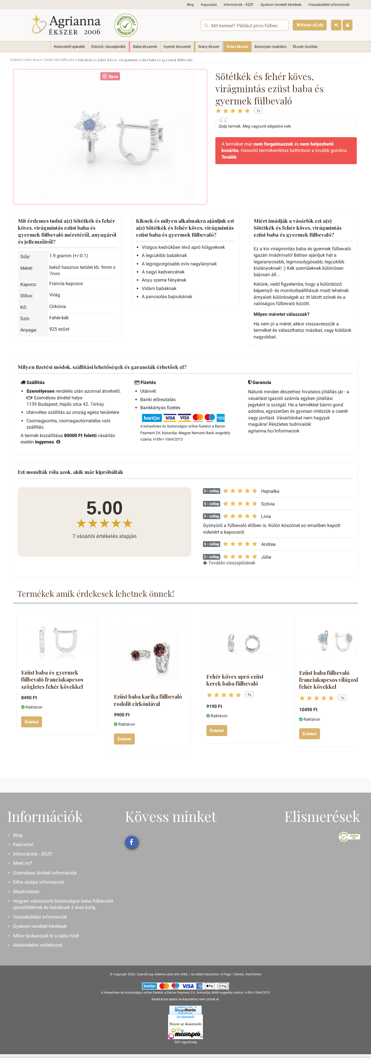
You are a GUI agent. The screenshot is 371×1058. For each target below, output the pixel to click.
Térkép (97, 404)
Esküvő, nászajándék (108, 46)
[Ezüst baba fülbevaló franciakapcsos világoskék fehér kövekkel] (335, 642)
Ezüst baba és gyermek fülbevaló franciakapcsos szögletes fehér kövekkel (52, 679)
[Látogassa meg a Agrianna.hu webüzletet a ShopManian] (185, 1010)
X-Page (226, 974)
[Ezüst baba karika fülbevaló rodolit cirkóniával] (150, 654)
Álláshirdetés (26, 891)
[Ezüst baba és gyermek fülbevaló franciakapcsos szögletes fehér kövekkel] (57, 642)
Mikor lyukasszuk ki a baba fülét (46, 936)
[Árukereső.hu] (185, 1017)
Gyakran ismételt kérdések (281, 5)
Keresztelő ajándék (69, 46)
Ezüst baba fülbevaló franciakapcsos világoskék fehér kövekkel (332, 680)
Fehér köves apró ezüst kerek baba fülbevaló (234, 680)
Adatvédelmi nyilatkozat (37, 945)
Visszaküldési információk (329, 5)
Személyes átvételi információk (45, 873)
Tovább (229, 157)
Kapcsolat (209, 5)
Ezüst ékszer (237, 46)
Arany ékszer (208, 46)
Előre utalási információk (38, 882)
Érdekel (32, 722)
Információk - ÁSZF (239, 5)
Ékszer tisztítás (305, 46)
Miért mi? (22, 863)
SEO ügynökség (185, 1042)
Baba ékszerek (145, 46)
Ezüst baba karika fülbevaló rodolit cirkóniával (148, 700)
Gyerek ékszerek (177, 46)
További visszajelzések (231, 563)
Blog (190, 5)
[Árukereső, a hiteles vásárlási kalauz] (126, 25)
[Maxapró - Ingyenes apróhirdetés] (185, 1033)
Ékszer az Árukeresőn (185, 1024)
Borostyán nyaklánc (270, 46)
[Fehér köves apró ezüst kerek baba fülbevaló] (242, 644)
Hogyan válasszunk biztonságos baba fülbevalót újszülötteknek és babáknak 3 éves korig (63, 904)
